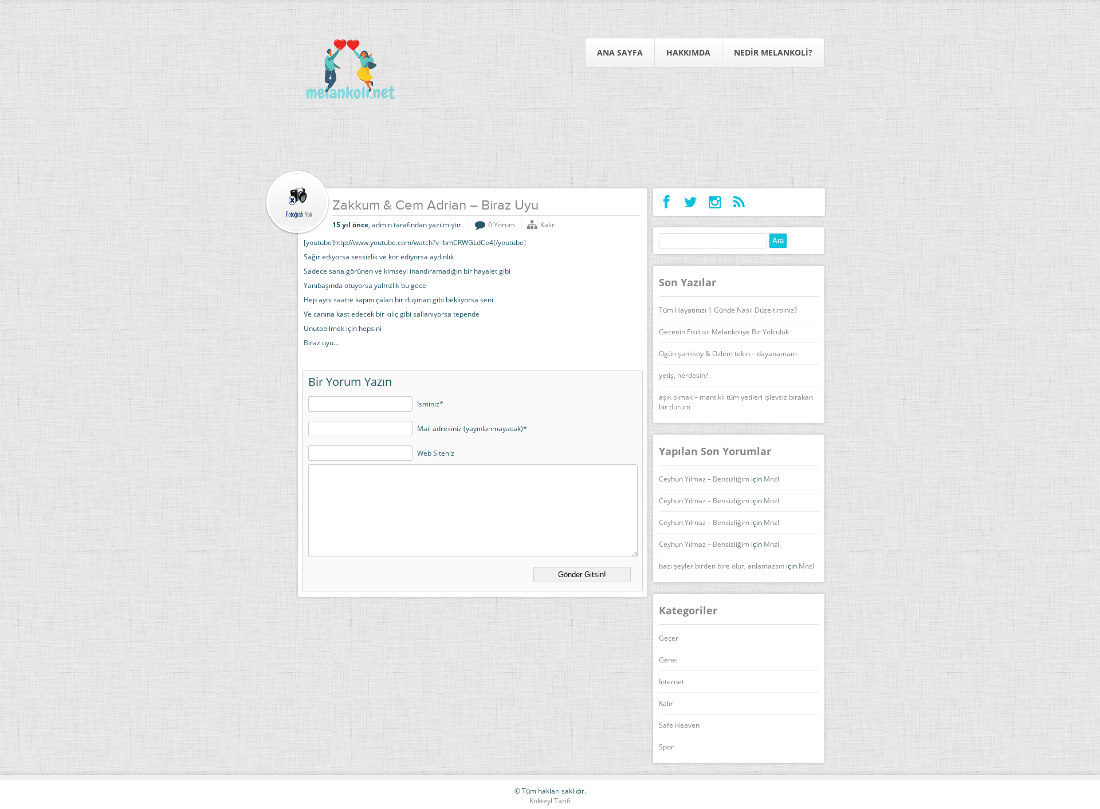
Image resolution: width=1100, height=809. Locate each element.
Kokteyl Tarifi (550, 801)
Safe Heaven (679, 725)
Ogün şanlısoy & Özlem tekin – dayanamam (728, 353)
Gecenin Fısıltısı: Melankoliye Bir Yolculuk (724, 332)
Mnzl (771, 479)
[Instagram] (714, 202)
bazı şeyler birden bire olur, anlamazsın (721, 566)
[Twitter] (690, 202)
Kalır (547, 225)
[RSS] (738, 202)
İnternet (671, 681)
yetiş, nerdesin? (683, 375)
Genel (668, 660)
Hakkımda (688, 52)
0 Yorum (501, 225)
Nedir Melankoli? (773, 52)
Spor (666, 747)
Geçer (668, 638)
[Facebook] (666, 202)
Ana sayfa (620, 52)
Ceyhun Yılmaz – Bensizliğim (704, 479)
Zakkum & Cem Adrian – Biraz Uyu (435, 206)
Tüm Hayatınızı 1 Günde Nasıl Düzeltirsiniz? (728, 310)
